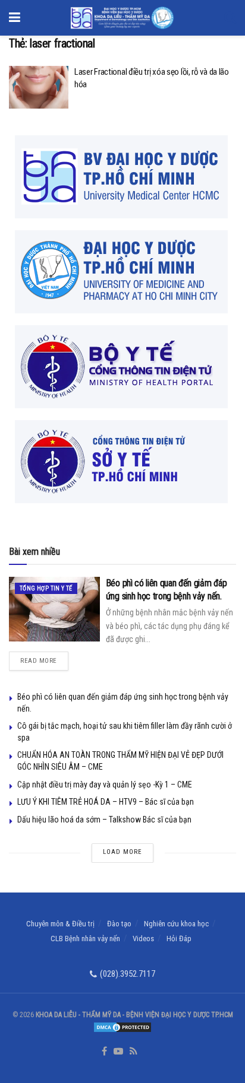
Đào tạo (119, 923)
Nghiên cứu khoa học (176, 923)
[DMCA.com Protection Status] (122, 1026)
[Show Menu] (14, 18)
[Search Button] (230, 18)
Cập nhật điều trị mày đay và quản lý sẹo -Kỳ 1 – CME (104, 784)
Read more (44, 658)
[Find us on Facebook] (104, 1052)
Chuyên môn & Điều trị (60, 923)
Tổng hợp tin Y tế (46, 588)
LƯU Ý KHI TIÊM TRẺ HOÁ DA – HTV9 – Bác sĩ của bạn (105, 801)
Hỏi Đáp (179, 938)
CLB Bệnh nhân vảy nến (85, 938)
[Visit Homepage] (122, 18)
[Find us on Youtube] (118, 1052)
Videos (143, 938)
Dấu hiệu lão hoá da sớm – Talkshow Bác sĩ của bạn (104, 819)
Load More (122, 852)
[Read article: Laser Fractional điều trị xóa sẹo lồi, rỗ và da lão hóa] (38, 87)
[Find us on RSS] (133, 1052)
